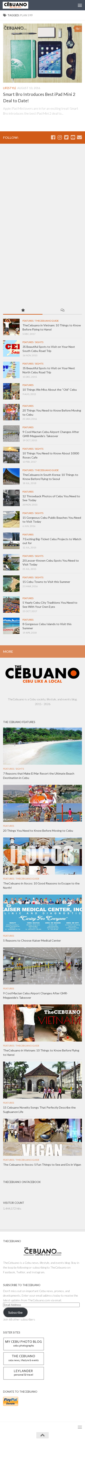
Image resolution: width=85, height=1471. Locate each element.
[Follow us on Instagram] (59, 137)
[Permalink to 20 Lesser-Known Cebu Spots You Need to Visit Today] (11, 562)
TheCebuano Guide (47, 320)
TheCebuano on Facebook (22, 1182)
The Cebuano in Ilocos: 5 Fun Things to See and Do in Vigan (42, 1164)
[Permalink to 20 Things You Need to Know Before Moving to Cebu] (11, 412)
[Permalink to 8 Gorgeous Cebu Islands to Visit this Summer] (11, 626)
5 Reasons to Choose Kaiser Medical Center (32, 940)
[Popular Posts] (22, 310)
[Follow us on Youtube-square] (72, 137)
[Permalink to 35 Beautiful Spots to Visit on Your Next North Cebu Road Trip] (11, 370)
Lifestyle (9, 88)
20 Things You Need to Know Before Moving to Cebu (38, 830)
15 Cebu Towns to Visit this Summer (46, 581)
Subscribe (15, 1312)
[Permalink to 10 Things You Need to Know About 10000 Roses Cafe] (11, 455)
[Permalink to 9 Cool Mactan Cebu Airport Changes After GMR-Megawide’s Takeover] (11, 433)
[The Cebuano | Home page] (20, 5)
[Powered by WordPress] (29, 1450)
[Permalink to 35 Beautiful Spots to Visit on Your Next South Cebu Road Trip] (11, 348)
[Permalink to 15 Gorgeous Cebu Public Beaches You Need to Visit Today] (11, 519)
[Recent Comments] (62, 310)
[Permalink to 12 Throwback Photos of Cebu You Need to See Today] (11, 498)
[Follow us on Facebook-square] (53, 137)
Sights (39, 342)
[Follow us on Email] (79, 137)
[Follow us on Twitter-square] (66, 137)
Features (27, 320)
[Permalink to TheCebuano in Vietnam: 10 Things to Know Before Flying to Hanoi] (11, 327)
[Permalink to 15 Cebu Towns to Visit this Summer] (11, 583)
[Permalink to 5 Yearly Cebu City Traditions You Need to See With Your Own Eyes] (11, 604)
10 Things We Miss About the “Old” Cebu (49, 389)
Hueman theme (61, 1450)
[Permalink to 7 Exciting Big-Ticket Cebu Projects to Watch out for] (11, 541)
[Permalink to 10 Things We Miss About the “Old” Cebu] (11, 391)
